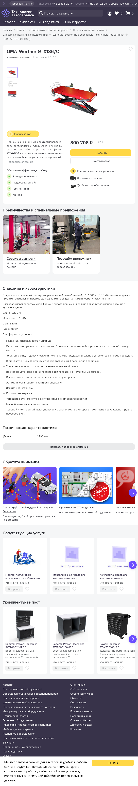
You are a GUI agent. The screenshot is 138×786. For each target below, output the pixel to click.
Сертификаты (78, 702)
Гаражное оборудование (18, 720)
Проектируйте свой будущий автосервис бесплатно (28, 509)
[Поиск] (70, 13)
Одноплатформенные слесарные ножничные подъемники (88, 34)
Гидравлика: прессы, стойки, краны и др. (27, 724)
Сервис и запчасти (21, 258)
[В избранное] (131, 49)
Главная (7, 30)
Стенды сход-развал (15, 716)
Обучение (76, 698)
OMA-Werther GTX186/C (17, 38)
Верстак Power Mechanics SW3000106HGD (68, 645)
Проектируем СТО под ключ (76, 507)
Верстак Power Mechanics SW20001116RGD (21, 645)
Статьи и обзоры (80, 720)
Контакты (76, 729)
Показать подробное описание (69, 446)
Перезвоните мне (22, 3)
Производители (12, 751)
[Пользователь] (109, 13)
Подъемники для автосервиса (49, 30)
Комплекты (26, 22)
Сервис (113, 3)
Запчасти (8, 742)
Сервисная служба (81, 693)
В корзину (101, 152)
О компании (77, 684)
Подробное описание (20, 161)
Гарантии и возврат (82, 711)
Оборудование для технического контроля (29, 707)
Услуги (7, 756)
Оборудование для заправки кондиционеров (30, 693)
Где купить (126, 3)
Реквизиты (77, 707)
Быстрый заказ (101, 161)
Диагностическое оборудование (23, 689)
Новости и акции (80, 716)
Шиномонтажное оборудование (22, 702)
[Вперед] (133, 493)
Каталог (9, 22)
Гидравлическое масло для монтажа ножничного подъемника (69, 576)
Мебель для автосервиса (18, 729)
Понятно (113, 762)
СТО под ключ (48, 22)
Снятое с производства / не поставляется (28, 738)
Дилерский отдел (81, 724)
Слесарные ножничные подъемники (25, 34)
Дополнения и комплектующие (22, 747)
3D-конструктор (74, 22)
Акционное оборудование (19, 733)
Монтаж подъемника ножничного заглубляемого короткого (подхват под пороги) (22, 576)
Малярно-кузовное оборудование (23, 711)
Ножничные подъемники (88, 30)
